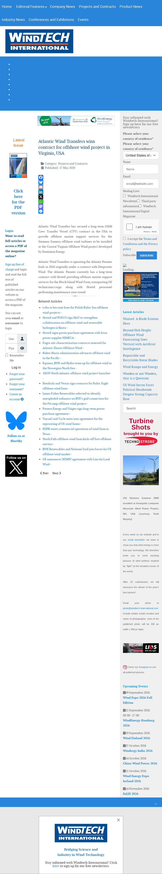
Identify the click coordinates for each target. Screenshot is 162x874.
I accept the (140, 244)
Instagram (144, 667)
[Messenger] (75, 211)
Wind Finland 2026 (136, 738)
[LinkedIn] (75, 191)
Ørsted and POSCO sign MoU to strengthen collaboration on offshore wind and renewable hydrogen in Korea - (72, 323)
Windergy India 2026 (138, 751)
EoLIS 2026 (130, 794)
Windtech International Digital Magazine (139, 211)
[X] (75, 196)
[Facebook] (75, 177)
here (56, 866)
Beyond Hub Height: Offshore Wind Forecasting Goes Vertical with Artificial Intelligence (139, 339)
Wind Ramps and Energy (140, 367)
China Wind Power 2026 (140, 763)
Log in (16, 367)
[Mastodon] (75, 206)
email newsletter (136, 539)
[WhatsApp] (75, 201)
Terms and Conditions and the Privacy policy (140, 244)
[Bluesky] (75, 182)
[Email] (75, 187)
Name (127, 162)
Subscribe (129, 255)
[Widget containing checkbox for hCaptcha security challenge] (141, 227)
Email (126, 176)
